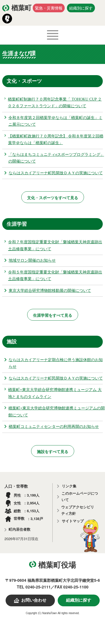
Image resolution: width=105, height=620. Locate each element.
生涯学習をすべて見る (52, 315)
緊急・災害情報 (48, 8)
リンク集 (69, 486)
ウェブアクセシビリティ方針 (77, 510)
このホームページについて (80, 496)
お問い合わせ (33, 600)
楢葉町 (21, 7)
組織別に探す (81, 8)
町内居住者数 (20, 529)
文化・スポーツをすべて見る (52, 197)
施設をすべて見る (52, 451)
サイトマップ (73, 521)
